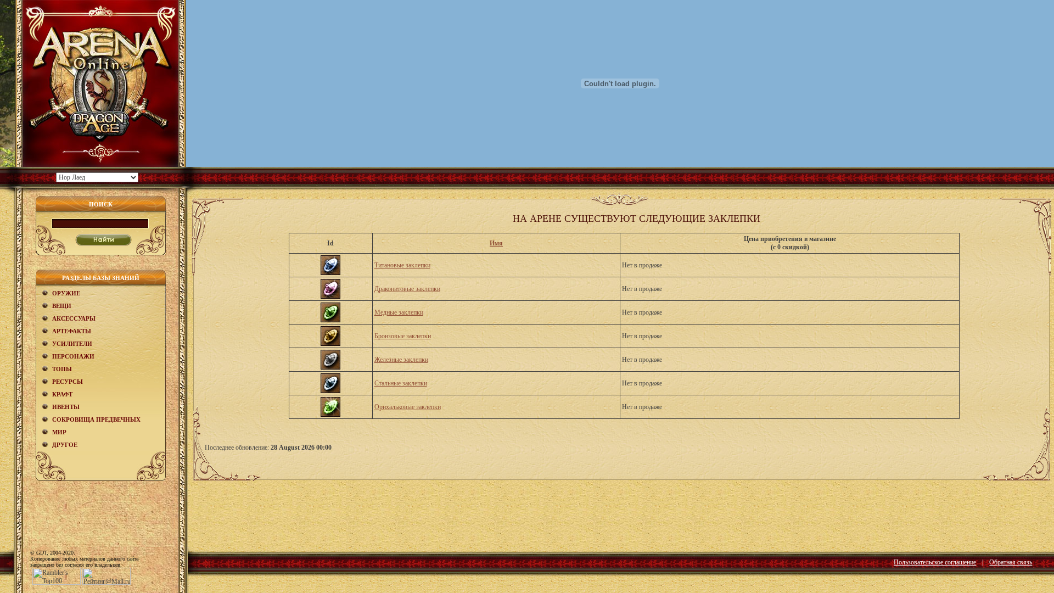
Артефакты (71, 331)
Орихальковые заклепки (407, 407)
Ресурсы (67, 381)
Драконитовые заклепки (407, 289)
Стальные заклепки (400, 383)
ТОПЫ (62, 369)
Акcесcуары (74, 318)
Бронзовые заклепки (402, 336)
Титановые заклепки (402, 265)
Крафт (62, 394)
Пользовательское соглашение (935, 562)
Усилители (72, 343)
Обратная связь (1010, 562)
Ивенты (66, 407)
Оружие (66, 293)
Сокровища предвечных (96, 419)
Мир (59, 432)
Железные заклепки (401, 359)
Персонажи (73, 356)
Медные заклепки (398, 312)
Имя (496, 243)
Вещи (61, 306)
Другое (64, 444)
